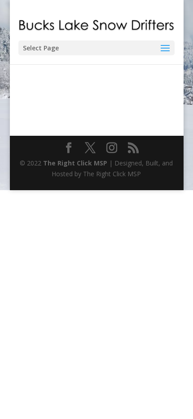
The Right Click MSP (75, 163)
